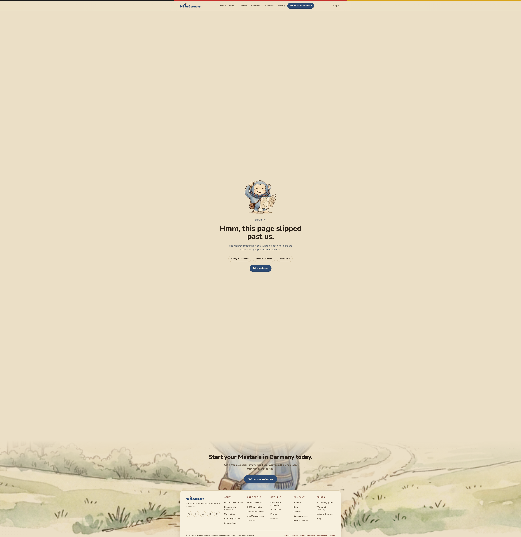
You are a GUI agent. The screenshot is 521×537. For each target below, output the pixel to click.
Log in (336, 5)
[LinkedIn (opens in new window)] (210, 514)
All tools (251, 520)
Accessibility (322, 535)
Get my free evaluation (301, 5)
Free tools (255, 5)
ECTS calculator (254, 507)
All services (275, 509)
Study (231, 5)
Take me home (260, 268)
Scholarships (230, 523)
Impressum (310, 535)
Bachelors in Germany (230, 508)
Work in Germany (264, 258)
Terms (302, 535)
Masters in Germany (233, 502)
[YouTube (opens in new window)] (203, 514)
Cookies (294, 535)
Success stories (300, 516)
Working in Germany (322, 508)
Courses (243, 5)
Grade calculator (255, 502)
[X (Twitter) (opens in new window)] (217, 514)
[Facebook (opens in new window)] (196, 514)
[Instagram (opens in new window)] (189, 514)
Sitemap (332, 535)
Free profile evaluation (275, 504)
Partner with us (300, 520)
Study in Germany (239, 258)
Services (269, 5)
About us (297, 502)
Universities (229, 514)
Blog (295, 507)
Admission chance (255, 511)
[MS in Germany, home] (190, 5)
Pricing (281, 5)
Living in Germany (325, 514)
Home (223, 5)
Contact (297, 511)
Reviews (274, 518)
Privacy (287, 535)
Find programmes (232, 518)
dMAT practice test (255, 516)
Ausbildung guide (325, 502)
